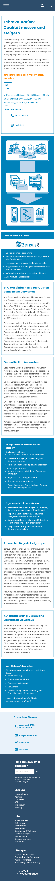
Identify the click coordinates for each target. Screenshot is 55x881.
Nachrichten (20, 825)
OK (37, 772)
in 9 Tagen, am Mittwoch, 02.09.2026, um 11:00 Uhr (26, 95)
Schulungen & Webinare (25, 831)
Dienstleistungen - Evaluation (23, 840)
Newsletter (20, 828)
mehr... (6, 105)
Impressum (20, 804)
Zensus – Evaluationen (25, 854)
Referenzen (20, 823)
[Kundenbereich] (42, 5)
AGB (17, 802)
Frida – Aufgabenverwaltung (27, 862)
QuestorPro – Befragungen (27, 857)
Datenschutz (20, 799)
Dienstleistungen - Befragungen (23, 835)
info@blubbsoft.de (28, 735)
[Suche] (50, 5)
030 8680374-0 (21, 115)
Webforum (24, 742)
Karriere (18, 796)
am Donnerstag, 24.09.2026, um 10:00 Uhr (22, 98)
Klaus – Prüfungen (23, 859)
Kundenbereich (21, 820)
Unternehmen (21, 794)
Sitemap (18, 807)
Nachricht (19, 125)
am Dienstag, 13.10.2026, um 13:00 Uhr (21, 102)
